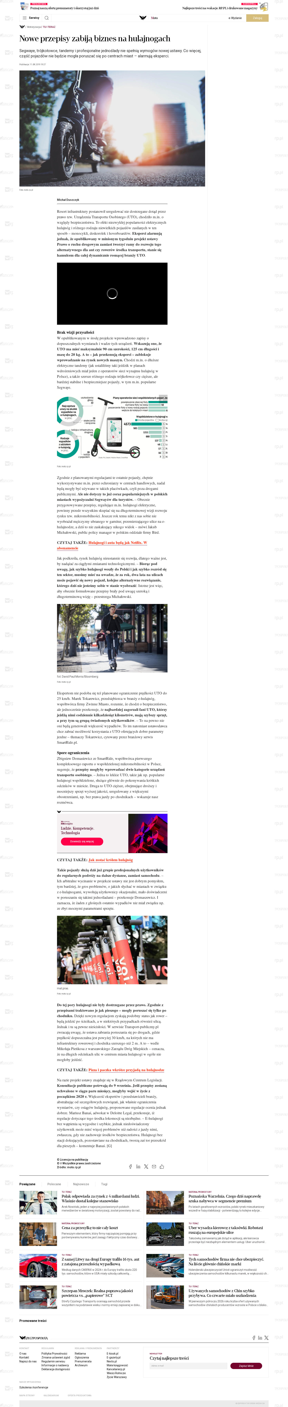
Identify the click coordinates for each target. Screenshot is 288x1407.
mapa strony (27, 1395)
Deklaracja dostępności (56, 1369)
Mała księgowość (117, 1365)
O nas (22, 1353)
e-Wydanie (235, 18)
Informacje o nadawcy (55, 1365)
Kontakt (24, 1357)
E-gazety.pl (113, 1357)
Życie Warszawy (117, 1377)
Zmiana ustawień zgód (56, 1357)
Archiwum (81, 1365)
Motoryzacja (34, 27)
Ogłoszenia (82, 1357)
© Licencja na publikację (72, 1159)
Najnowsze (81, 1184)
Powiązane (27, 1184)
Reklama (80, 1353)
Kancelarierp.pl (116, 1369)
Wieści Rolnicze (116, 1373)
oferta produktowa (79, 1395)
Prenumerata (83, 1361)
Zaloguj (257, 18)
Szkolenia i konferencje (33, 1387)
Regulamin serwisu (53, 1361)
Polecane (54, 1184)
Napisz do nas (28, 1361)
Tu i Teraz (49, 27)
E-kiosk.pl (112, 1353)
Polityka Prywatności (54, 1353)
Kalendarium (51, 1395)
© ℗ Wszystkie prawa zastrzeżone (79, 1163)
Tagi (104, 1184)
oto (154, 18)
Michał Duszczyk (68, 199)
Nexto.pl (112, 1361)
